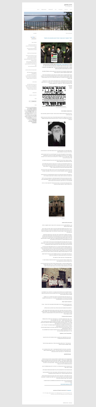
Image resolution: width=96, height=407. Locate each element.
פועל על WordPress (65, 402)
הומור (33, 112)
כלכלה (26, 114)
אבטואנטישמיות (33, 107)
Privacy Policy (43, 9)
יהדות (28, 114)
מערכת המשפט (27, 116)
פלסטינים (30, 117)
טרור (31, 114)
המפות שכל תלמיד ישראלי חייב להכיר (31, 61)
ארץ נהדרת (66, 394)
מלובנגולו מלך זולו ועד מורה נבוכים (31, 48)
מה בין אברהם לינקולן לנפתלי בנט (31, 74)
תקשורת (34, 122)
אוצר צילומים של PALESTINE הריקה (31, 62)
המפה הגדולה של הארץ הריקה (32, 66)
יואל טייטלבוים (62, 394)
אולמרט (27, 107)
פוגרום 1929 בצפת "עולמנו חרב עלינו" (31, 86)
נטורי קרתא (58, 394)
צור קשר (38, 9)
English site (51, 9)
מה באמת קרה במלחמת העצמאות (31, 78)
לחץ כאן (69, 390)
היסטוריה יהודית (29, 112)
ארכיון (55, 9)
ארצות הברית (26, 111)
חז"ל (35, 114)
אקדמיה (35, 111)
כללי (35, 115)
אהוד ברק (29, 107)
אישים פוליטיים (31, 110)
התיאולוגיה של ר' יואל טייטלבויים (62, 64)
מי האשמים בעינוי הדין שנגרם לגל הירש (31, 85)
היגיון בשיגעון (68, 5)
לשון (33, 115)
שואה (33, 119)
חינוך (34, 114)
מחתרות (27, 115)
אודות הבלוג (66, 9)
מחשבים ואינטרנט (30, 115)
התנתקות (28, 113)
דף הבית (71, 9)
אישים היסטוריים (31, 108)
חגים (26, 113)
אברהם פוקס (70, 394)
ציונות (35, 119)
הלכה (35, 113)
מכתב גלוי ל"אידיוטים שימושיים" (32, 49)
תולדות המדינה (32, 121)
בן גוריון (35, 112)
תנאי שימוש (70, 402)
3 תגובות (71, 40)
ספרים (30, 116)
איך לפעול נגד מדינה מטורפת (32, 44)
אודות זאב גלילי (60, 9)
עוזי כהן (56, 394)
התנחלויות (31, 113)
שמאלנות (34, 120)
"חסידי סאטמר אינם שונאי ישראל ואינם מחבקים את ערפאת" (58, 38)
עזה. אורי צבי (52, 394)
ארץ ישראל (31, 111)
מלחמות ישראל (33, 116)
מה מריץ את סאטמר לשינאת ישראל (66, 384)
